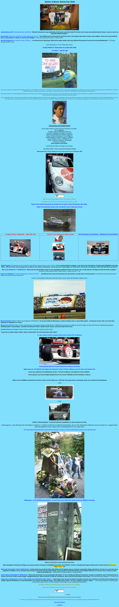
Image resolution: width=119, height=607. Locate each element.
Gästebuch (59, 605)
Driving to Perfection (59, 602)
